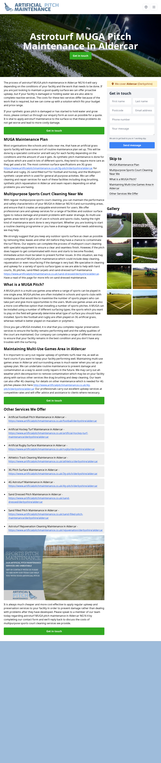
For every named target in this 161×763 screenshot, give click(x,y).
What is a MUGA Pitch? (122, 179)
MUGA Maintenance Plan (124, 164)
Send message (132, 145)
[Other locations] (146, 7)
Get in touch (80, 55)
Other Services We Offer (123, 193)
